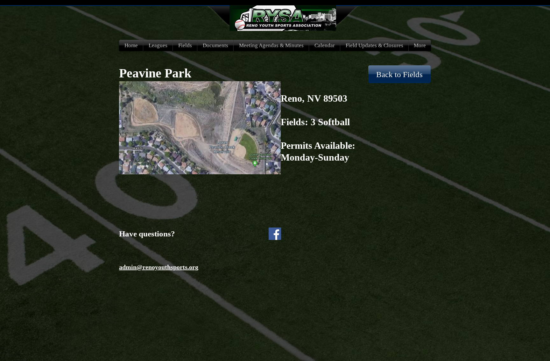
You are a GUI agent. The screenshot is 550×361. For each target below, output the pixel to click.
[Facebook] (275, 233)
